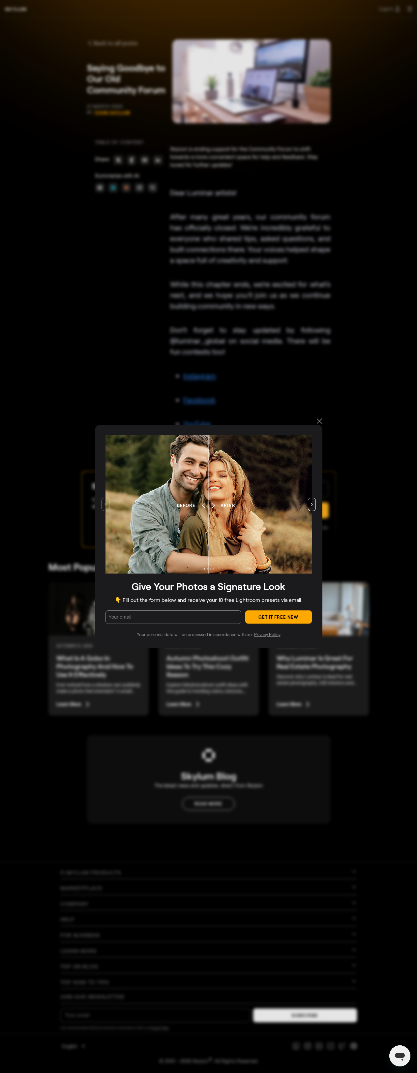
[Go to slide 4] (213, 569)
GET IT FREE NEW (278, 617)
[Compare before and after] (208, 504)
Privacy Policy (267, 634)
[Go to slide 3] (210, 569)
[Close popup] (319, 421)
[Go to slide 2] (207, 569)
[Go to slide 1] (204, 569)
